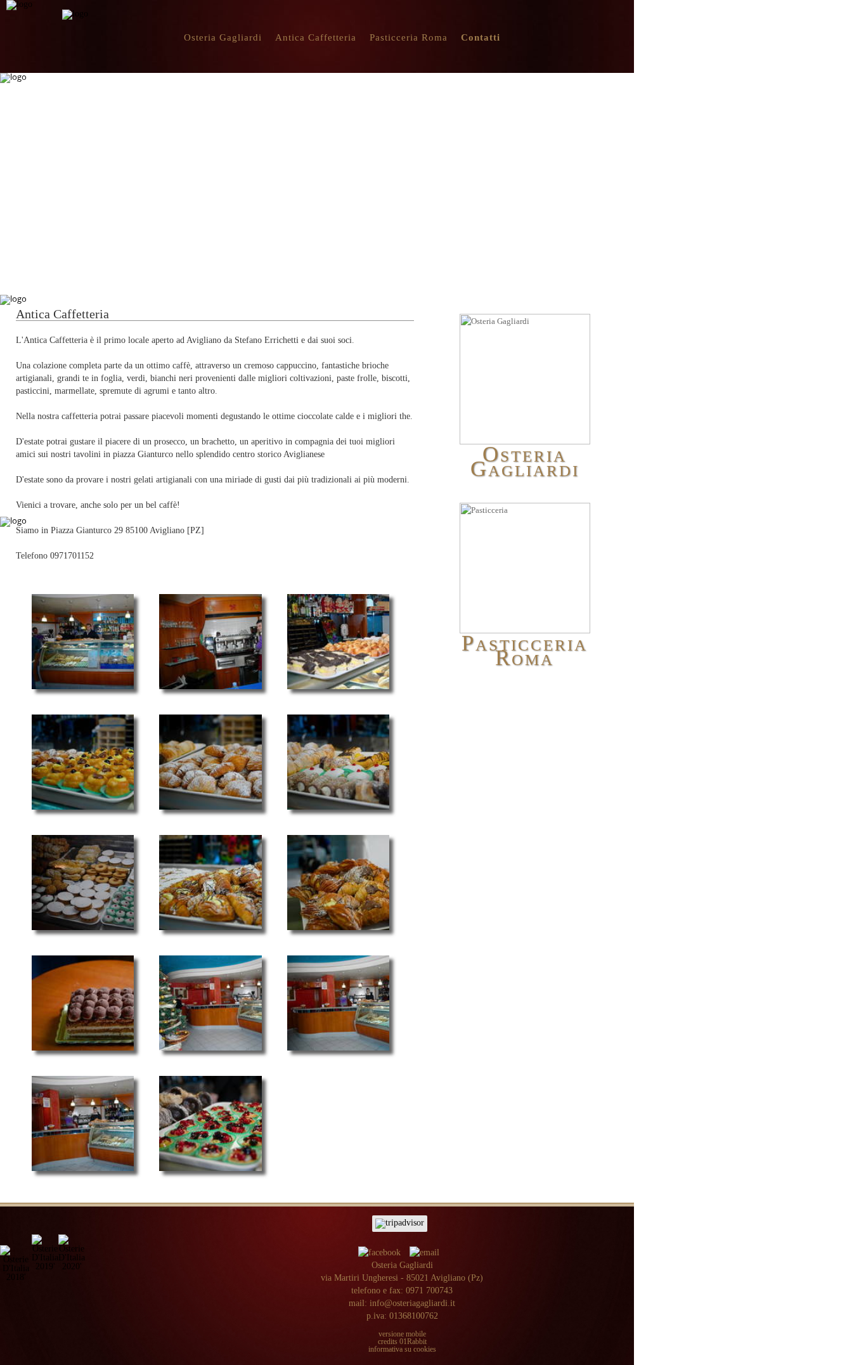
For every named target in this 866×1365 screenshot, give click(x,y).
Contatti (480, 37)
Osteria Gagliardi (223, 37)
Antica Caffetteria (315, 37)
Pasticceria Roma (409, 37)
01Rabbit (413, 1341)
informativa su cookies (402, 1349)
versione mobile (402, 1333)
